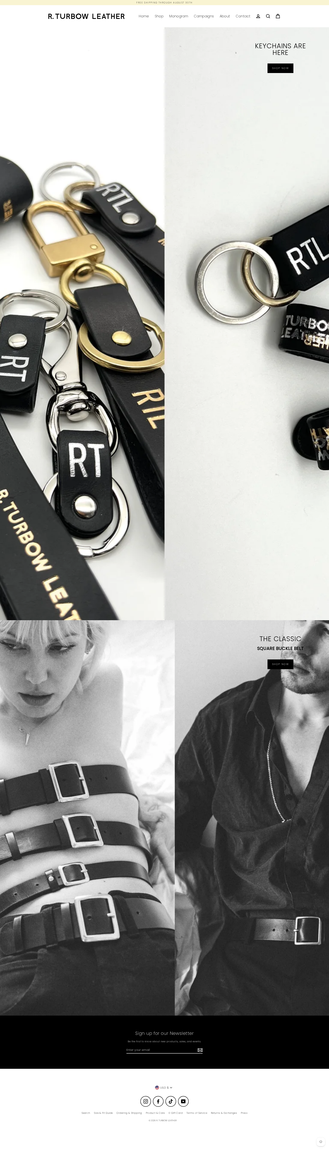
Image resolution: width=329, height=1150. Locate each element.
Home (144, 16)
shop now (280, 68)
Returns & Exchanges (224, 1113)
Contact (243, 16)
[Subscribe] (199, 1050)
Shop (159, 16)
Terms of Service (196, 1113)
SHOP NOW (280, 664)
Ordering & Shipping (129, 1113)
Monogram (178, 16)
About (225, 16)
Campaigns (204, 16)
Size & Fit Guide (103, 1113)
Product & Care (155, 1113)
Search (85, 1113)
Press (244, 1113)
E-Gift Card (176, 1113)
